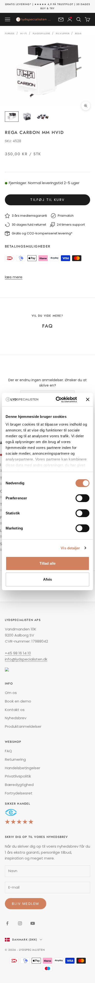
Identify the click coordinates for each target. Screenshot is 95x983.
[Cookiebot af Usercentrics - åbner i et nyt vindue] (57, 400)
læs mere (13, 277)
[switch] (82, 498)
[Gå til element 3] (43, 116)
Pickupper (62, 33)
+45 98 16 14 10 (18, 653)
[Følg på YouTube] (32, 923)
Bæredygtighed (19, 784)
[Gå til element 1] (12, 116)
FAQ (8, 750)
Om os (11, 692)
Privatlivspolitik (18, 776)
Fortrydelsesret (18, 793)
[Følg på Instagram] (20, 923)
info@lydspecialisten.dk (26, 659)
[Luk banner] (87, 399)
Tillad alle (47, 563)
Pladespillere (41, 33)
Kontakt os (15, 709)
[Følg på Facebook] (7, 923)
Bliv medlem (25, 903)
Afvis (47, 579)
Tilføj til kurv (47, 199)
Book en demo (18, 701)
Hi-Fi (23, 33)
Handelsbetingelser (22, 767)
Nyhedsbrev (15, 717)
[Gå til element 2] (27, 116)
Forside (10, 33)
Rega (78, 33)
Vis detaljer (70, 548)
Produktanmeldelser (23, 726)
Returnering (15, 759)
